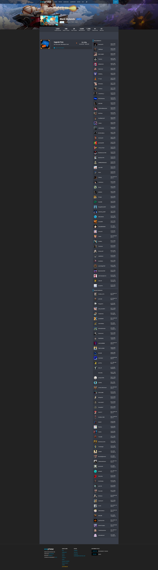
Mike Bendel (51, 553)
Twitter (75, 552)
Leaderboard (73, 1)
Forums (60, 1)
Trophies (62, 22)
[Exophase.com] (46, 2)
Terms (63, 564)
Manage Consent (65, 561)
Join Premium (65, 566)
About (63, 555)
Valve (56, 557)
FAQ (63, 550)
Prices (72, 22)
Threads (75, 550)
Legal (63, 559)
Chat (83, 1)
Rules (63, 554)
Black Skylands (67, 19)
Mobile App (64, 552)
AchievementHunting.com (79, 555)
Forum (76, 22)
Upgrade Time (58, 42)
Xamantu (51, 555)
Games (55, 1)
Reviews (78, 1)
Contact (64, 557)
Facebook (76, 554)
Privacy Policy (65, 563)
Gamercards (66, 1)
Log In (115, 1)
